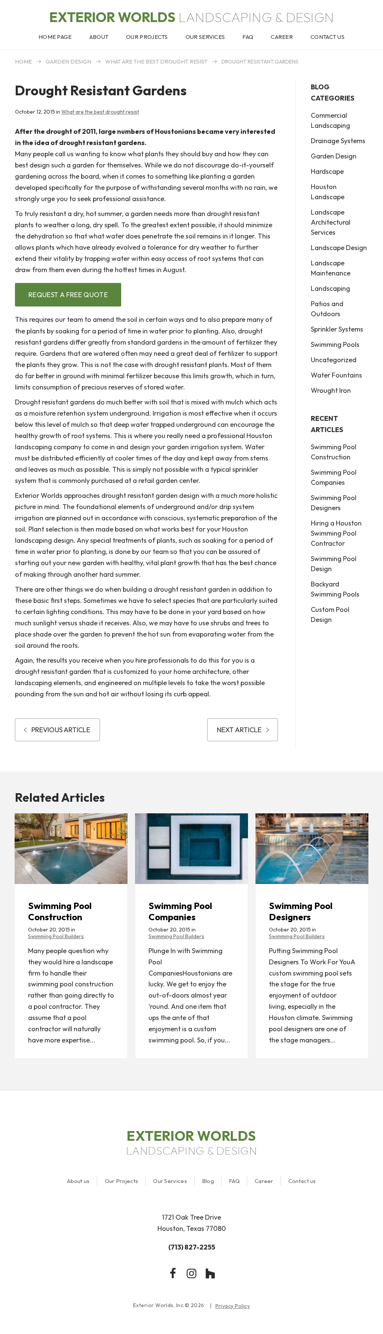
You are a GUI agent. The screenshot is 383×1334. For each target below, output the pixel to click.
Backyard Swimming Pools (335, 589)
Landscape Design (339, 247)
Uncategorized (333, 359)
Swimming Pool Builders (56, 936)
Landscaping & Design (191, 17)
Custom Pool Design (330, 614)
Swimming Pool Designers (333, 502)
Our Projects (121, 1180)
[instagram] (191, 1273)
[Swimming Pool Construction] (71, 848)
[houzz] (210, 1273)
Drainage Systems (338, 140)
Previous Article (60, 729)
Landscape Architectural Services (330, 222)
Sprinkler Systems (337, 329)
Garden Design (68, 61)
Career (264, 1180)
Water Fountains (336, 375)
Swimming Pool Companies (333, 477)
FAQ (234, 1180)
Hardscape (327, 171)
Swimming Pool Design (333, 563)
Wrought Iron (331, 390)
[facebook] (172, 1273)
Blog (208, 1180)
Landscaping (330, 288)
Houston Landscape (327, 191)
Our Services (170, 1180)
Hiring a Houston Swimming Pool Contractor (336, 533)
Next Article (239, 729)
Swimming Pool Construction (333, 452)
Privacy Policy (232, 1306)
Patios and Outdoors (327, 308)
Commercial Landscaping (330, 120)
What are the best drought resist (156, 61)
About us (78, 1180)
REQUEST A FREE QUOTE (68, 294)
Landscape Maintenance (330, 268)
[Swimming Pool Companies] (191, 848)
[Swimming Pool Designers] (311, 848)
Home (23, 61)
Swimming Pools (335, 344)
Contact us (302, 1180)
